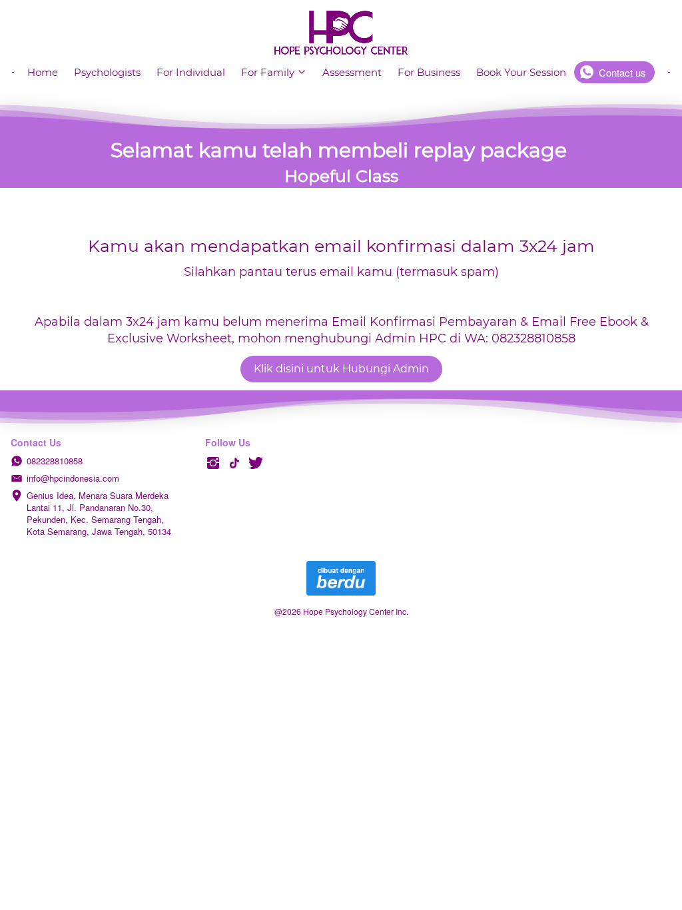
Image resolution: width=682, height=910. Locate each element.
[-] (213, 463)
